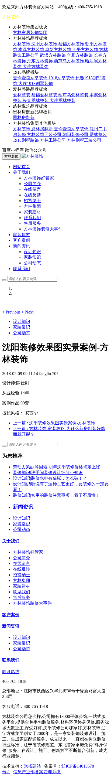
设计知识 (32, 251)
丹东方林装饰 (40, 61)
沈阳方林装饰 (44, 44)
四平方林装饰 (85, 49)
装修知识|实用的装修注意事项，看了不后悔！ (56, 495)
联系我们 (32, 217)
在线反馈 (32, 195)
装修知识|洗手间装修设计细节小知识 (48, 472)
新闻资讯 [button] (21, 246)
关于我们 (10, 541)
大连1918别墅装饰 (35, 83)
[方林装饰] (32, 156)
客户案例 (21, 240)
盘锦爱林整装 (44, 95)
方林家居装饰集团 (30, 32)
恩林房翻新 (23, 117)
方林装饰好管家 (39, 178)
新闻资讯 (10, 626)
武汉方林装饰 (53, 55)
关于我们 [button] (21, 172)
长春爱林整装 (36, 100)
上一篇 (54, 423)
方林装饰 (22, 44)
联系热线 (10, 671)
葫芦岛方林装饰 (69, 61)
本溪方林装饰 (31, 49)
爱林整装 (22, 95)
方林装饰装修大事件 (43, 229)
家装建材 (32, 212)
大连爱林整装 (62, 100)
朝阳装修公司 (76, 134)
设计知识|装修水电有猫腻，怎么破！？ (50, 478)
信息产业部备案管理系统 (37, 771)
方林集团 (32, 206)
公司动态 (32, 263)
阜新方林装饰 (58, 49)
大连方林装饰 (35, 66)
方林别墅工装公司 (84, 140)
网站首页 (21, 166)
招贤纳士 (32, 200)
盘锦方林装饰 (71, 44)
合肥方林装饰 (80, 55)
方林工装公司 (53, 140)
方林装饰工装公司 (45, 134)
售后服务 (32, 223)
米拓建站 (32, 766)
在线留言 (32, 189)
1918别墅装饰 (61, 78)
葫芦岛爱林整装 (73, 95)
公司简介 (32, 183)
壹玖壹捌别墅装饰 (30, 78)
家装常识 (32, 257)
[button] (12, 312)
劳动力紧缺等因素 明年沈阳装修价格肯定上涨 (56, 467)
